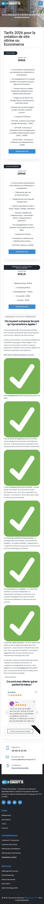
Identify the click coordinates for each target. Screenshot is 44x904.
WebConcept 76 (30, 898)
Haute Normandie (20, 768)
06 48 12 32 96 (19, 750)
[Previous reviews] (7, 712)
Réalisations (6, 815)
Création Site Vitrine (9, 844)
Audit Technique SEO (10, 888)
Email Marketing (8, 875)
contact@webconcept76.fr (23, 759)
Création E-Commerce (10, 840)
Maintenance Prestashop (11, 853)
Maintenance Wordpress (11, 849)
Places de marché (8, 879)
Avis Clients (6, 819)
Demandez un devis (9, 857)
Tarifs (4, 824)
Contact (5, 828)
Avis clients (6, 883)
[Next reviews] (37, 712)
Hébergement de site (10, 871)
